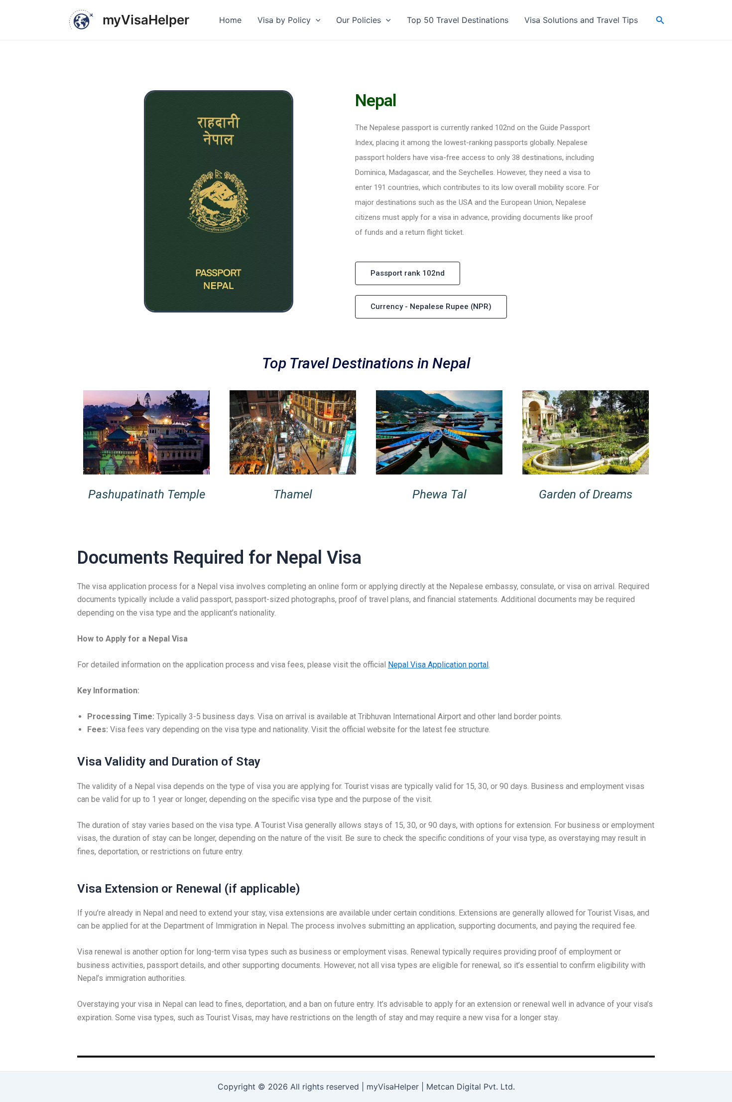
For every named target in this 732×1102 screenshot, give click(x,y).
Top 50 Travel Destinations (457, 20)
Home (230, 20)
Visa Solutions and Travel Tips (581, 20)
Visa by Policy (284, 20)
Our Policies (358, 20)
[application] (316, 20)
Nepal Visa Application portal (438, 664)
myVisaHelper (146, 19)
